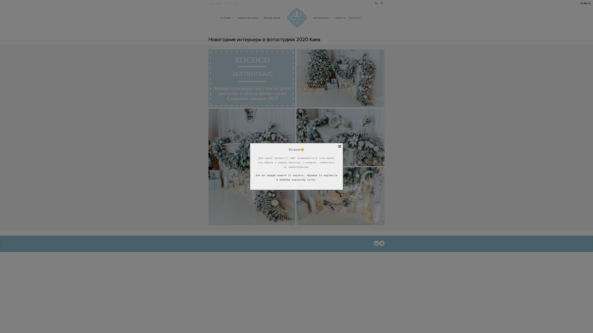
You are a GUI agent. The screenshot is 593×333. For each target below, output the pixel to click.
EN (581, 3)
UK (589, 3)
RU (585, 3)
